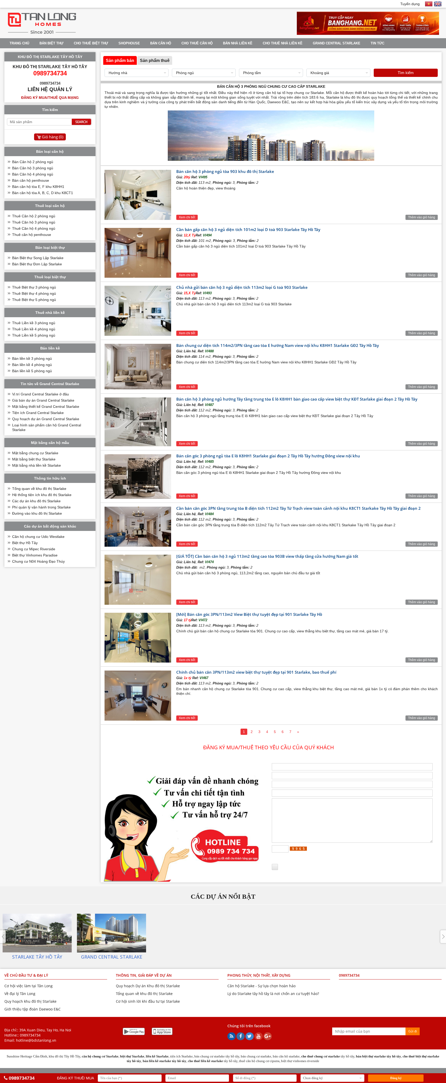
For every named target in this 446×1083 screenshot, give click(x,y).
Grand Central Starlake (336, 43)
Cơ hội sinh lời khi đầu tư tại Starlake (148, 1001)
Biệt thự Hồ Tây (25, 543)
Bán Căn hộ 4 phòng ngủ (32, 174)
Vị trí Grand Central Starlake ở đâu (40, 394)
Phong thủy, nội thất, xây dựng (258, 975)
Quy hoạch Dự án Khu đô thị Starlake (148, 985)
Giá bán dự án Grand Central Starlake (43, 400)
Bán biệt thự (51, 43)
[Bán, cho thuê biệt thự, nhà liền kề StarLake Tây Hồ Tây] (42, 34)
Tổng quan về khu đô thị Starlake (39, 489)
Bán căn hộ (160, 43)
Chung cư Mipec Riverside (33, 549)
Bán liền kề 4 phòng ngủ (32, 365)
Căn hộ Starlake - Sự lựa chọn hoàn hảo (261, 985)
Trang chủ (19, 43)
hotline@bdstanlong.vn (36, 1040)
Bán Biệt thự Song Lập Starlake (37, 258)
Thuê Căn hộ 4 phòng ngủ (33, 228)
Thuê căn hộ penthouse (31, 235)
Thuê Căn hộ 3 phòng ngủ (33, 222)
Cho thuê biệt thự (91, 43)
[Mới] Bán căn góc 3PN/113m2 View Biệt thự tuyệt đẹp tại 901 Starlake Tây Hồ (249, 614)
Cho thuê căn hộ (197, 43)
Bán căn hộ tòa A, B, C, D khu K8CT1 (42, 193)
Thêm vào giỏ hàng (421, 217)
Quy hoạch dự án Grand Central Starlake (45, 419)
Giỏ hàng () (52, 136)
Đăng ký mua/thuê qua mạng (50, 97)
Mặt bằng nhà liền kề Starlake (36, 465)
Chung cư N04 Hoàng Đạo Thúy (38, 561)
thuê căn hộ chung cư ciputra (259, 1061)
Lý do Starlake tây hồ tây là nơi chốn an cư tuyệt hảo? (273, 993)
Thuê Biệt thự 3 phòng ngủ (34, 287)
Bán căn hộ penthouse (30, 180)
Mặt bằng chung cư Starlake (35, 453)
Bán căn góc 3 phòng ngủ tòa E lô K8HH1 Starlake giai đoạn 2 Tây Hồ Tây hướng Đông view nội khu (268, 455)
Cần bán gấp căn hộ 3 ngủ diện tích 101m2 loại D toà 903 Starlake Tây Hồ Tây (248, 229)
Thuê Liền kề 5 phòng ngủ (33, 335)
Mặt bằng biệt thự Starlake (33, 459)
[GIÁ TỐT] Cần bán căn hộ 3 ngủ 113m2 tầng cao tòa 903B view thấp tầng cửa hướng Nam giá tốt (267, 556)
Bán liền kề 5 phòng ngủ (32, 371)
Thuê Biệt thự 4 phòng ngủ (34, 293)
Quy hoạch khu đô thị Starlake (30, 1001)
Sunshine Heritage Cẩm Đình (27, 1056)
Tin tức (377, 43)
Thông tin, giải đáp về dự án (144, 975)
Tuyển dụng (410, 4)
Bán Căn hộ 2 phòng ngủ (32, 162)
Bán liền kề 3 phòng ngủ (32, 358)
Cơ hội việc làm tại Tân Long (28, 985)
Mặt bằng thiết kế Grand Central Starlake (45, 406)
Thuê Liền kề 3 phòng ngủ (33, 323)
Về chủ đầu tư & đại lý (26, 975)
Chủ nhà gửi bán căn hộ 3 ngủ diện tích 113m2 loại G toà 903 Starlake (242, 287)
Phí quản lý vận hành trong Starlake (41, 507)
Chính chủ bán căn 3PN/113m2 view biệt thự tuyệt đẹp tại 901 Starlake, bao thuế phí (256, 672)
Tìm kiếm (406, 72)
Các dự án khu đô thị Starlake (36, 501)
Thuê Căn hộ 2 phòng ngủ (33, 216)
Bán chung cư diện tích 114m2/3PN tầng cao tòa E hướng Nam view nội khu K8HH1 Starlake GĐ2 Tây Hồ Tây (277, 345)
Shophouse (129, 43)
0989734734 (30, 1035)
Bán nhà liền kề (237, 43)
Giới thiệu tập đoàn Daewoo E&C (32, 1009)
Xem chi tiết (187, 217)
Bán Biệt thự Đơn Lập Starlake (37, 264)
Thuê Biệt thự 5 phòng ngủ (34, 300)
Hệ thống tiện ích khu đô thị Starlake (41, 495)
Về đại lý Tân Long (19, 993)
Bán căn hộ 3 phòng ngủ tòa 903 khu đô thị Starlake (225, 171)
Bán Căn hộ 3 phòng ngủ (32, 168)
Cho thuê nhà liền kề (282, 43)
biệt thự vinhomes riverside (300, 1061)
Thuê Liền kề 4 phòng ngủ (33, 329)
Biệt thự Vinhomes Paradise (35, 555)
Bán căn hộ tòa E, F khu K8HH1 (38, 187)
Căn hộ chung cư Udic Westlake (38, 537)
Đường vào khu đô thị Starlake (37, 513)
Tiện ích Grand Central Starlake (38, 413)
